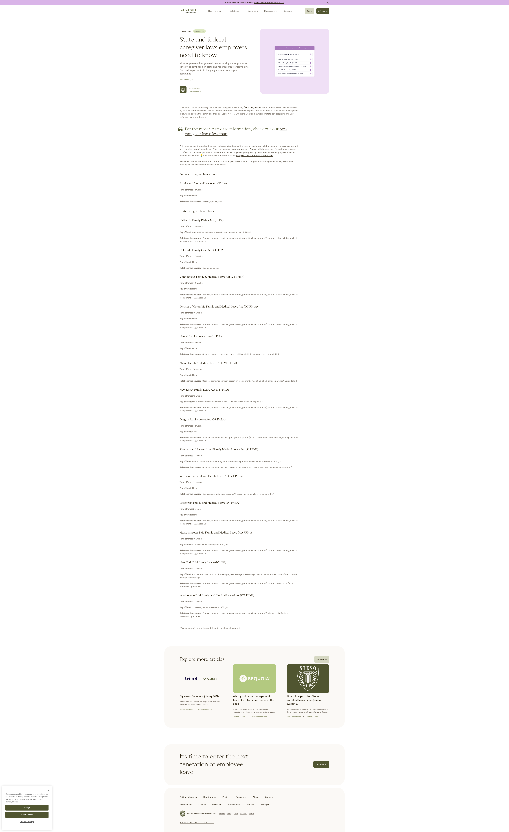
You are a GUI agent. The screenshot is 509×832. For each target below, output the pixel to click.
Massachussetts (234, 804)
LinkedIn (243, 814)
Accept (27, 808)
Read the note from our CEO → (269, 2)
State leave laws (186, 804)
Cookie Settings (27, 822)
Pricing (225, 797)
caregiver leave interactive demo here (254, 155)
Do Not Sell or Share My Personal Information (197, 823)
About (256, 797)
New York (250, 804)
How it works (209, 797)
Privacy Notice (12, 802)
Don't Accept (27, 815)
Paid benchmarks (188, 797)
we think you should (254, 107)
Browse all (322, 659)
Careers (269, 797)
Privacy (222, 814)
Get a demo (323, 11)
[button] (216, 11)
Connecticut (216, 804)
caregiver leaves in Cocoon (244, 149)
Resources (241, 797)
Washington (265, 804)
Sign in (309, 11)
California (202, 804)
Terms (229, 814)
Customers (253, 11)
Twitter (251, 814)
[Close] (48, 790)
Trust (236, 814)
